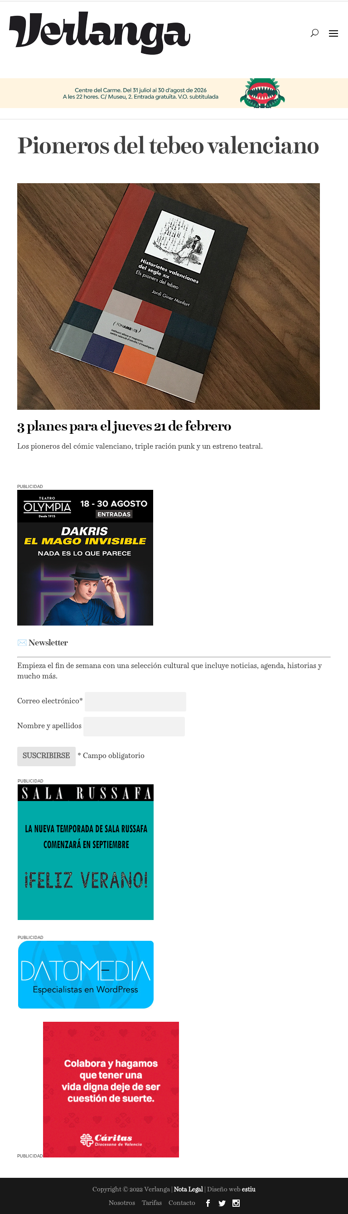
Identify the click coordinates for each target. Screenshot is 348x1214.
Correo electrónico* (51, 701)
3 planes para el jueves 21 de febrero (124, 427)
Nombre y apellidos (49, 726)
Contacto (182, 1203)
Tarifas (152, 1203)
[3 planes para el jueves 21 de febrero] (168, 296)
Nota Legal (189, 1190)
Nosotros (122, 1203)
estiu (249, 1190)
